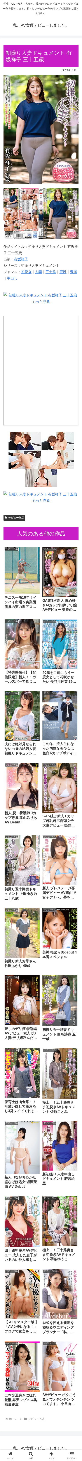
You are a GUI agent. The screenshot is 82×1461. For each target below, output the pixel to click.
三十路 (50, 272)
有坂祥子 (21, 259)
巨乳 (62, 272)
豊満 (73, 272)
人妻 (38, 272)
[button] (73, 889)
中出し (12, 278)
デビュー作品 (16, 517)
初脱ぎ (26, 272)
